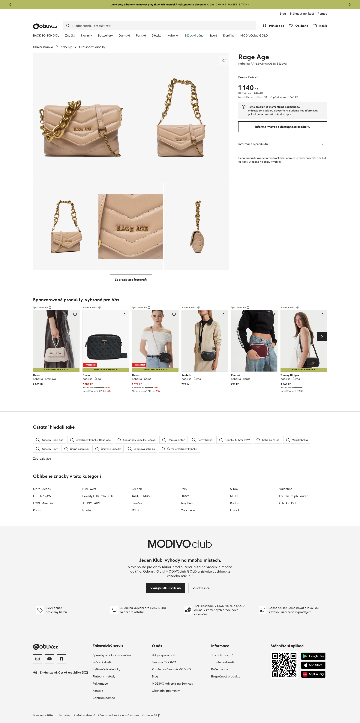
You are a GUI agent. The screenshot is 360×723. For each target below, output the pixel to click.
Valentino (285, 489)
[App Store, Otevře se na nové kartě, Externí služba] (313, 665)
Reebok (136, 489)
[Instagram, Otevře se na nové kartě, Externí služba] (37, 658)
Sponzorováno (40, 307)
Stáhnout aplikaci (304, 14)
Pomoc (322, 13)
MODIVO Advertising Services (180, 683)
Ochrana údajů (151, 715)
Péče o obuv (236, 669)
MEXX (234, 496)
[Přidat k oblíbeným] (224, 60)
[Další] (349, 4)
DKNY (185, 496)
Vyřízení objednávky (120, 669)
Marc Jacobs (42, 489)
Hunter (87, 510)
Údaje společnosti (180, 655)
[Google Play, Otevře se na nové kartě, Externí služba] (313, 656)
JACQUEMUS (140, 496)
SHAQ (234, 489)
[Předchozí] (10, 4)
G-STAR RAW (42, 496)
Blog (285, 14)
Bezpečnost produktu (239, 676)
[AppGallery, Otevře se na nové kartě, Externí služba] (313, 674)
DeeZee (136, 503)
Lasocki (235, 510)
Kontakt (114, 690)
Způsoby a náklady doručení (120, 655)
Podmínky (64, 715)
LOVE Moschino (43, 503)
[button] (82, 118)
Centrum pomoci (120, 698)
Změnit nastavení (84, 715)
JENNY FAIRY (91, 503)
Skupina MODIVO (180, 662)
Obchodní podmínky (180, 690)
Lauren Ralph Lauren (293, 496)
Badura (235, 503)
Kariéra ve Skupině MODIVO (180, 669)
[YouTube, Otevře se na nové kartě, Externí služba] (49, 658)
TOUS (135, 510)
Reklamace (116, 683)
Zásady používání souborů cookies (118, 715)
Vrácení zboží (118, 662)
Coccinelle (188, 510)
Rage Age (253, 57)
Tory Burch (188, 503)
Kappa (37, 510)
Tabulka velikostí (239, 662)
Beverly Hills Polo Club (97, 496)
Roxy (184, 489)
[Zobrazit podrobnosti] (322, 143)
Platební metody (120, 676)
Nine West (89, 489)
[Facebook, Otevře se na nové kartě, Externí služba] (61, 658)
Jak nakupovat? (238, 655)
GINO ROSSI (287, 503)
